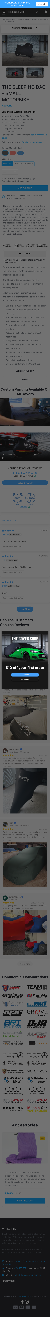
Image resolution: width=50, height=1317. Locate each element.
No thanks (25, 679)
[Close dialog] (47, 632)
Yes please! (25, 675)
